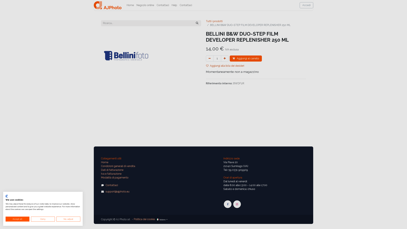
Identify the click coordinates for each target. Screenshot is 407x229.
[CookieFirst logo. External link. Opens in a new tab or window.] (7, 196)
